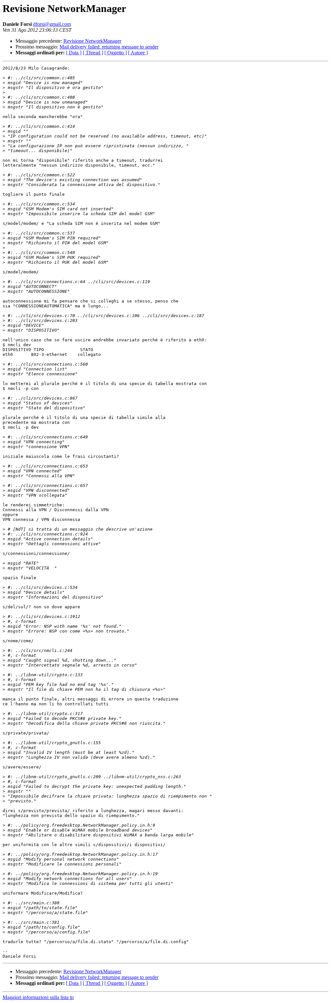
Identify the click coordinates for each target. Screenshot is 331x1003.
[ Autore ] (138, 52)
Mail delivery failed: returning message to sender (108, 47)
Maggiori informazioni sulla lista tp (38, 997)
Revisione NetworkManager (92, 41)
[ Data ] (73, 52)
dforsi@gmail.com (52, 24)
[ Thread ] (93, 52)
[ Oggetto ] (115, 52)
